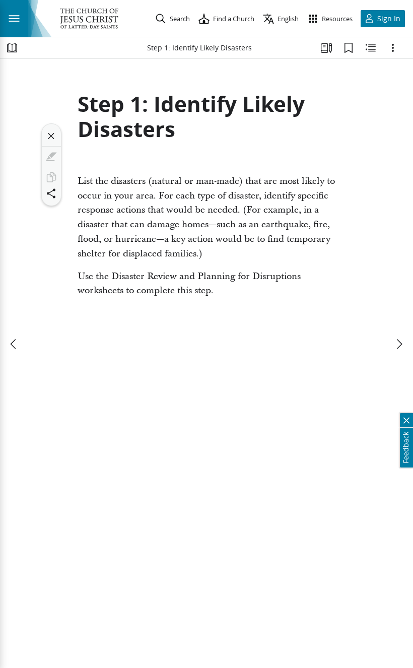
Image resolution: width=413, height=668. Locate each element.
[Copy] (51, 177)
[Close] (51, 136)
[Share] (51, 193)
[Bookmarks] (348, 48)
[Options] (393, 48)
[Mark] (51, 157)
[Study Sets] (326, 48)
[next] (399, 344)
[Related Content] (371, 48)
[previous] (14, 344)
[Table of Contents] (12, 48)
